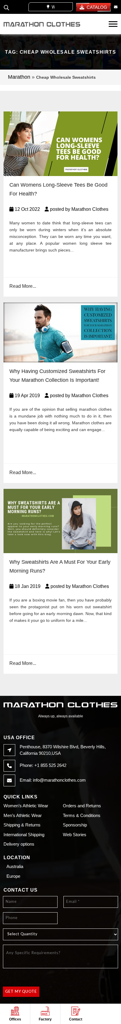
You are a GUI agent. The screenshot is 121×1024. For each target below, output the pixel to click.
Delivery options (19, 844)
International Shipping (24, 834)
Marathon (19, 77)
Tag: (60, 52)
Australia (14, 866)
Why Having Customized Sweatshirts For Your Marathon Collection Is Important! (57, 375)
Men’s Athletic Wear (23, 815)
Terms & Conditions (81, 815)
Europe (13, 876)
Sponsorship (75, 824)
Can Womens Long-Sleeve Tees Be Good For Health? (58, 189)
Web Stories (74, 834)
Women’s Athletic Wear (26, 805)
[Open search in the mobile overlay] (6, 6)
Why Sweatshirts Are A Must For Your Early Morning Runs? (59, 566)
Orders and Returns (82, 805)
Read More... (22, 286)
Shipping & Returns (22, 824)
